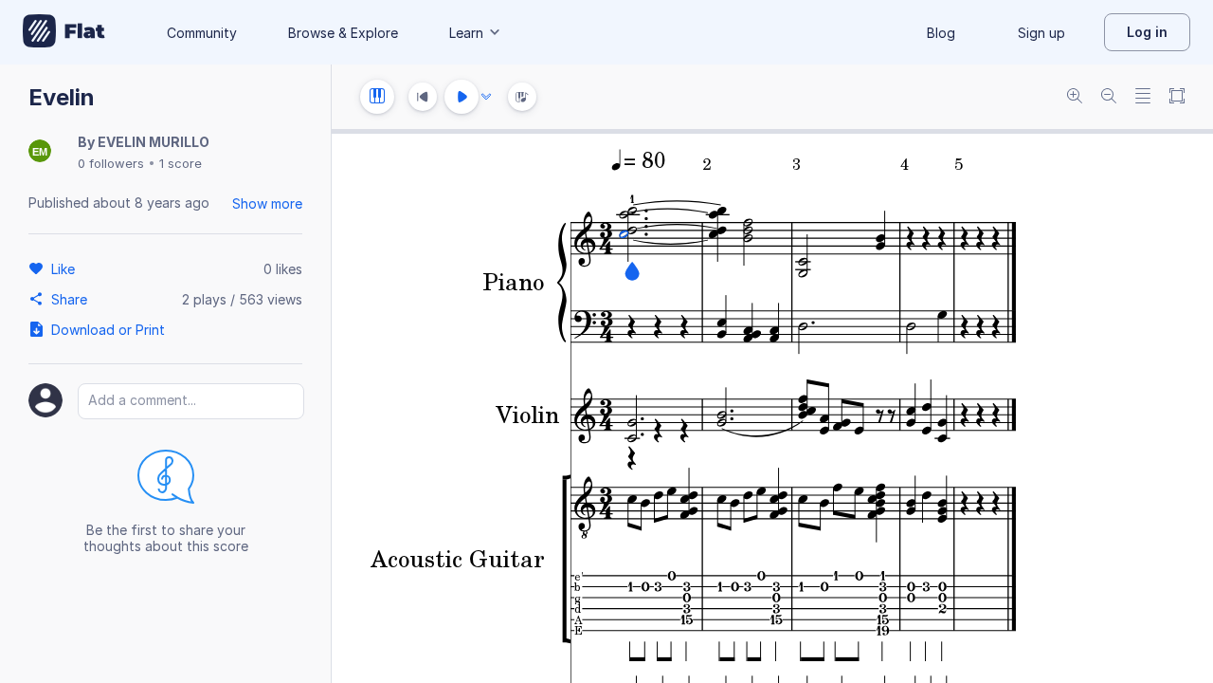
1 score (180, 163)
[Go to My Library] (64, 32)
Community (202, 33)
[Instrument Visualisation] (522, 97)
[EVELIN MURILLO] (39, 152)
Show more (267, 203)
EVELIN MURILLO (153, 142)
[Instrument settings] (377, 97)
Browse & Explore (343, 33)
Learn (466, 33)
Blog (941, 33)
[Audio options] (486, 97)
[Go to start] (422, 97)
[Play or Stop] (461, 97)
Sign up (1041, 33)
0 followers (111, 163)
